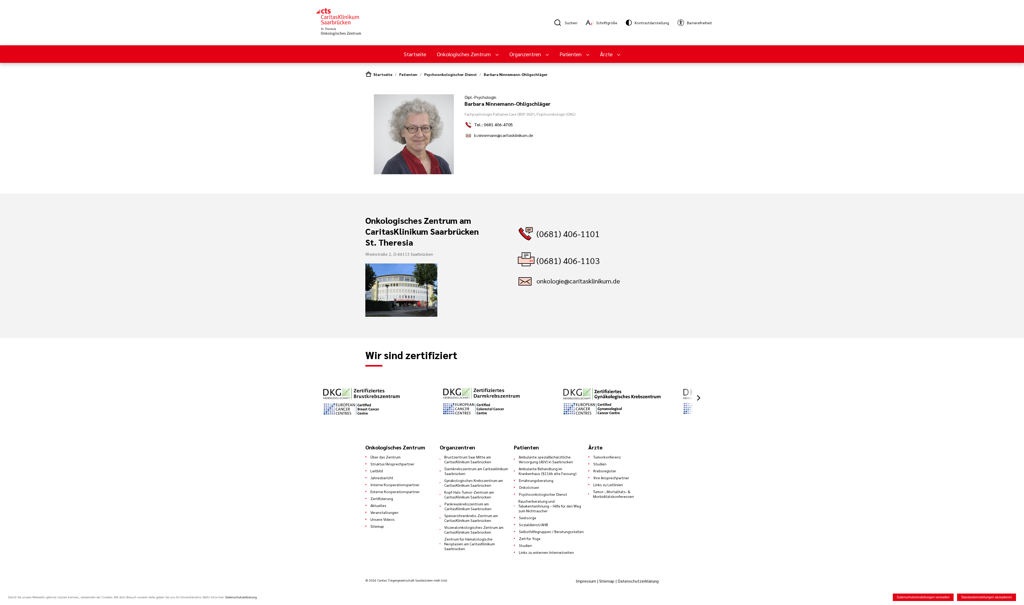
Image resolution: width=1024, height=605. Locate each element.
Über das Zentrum (385, 456)
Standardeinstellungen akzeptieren (986, 597)
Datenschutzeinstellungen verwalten (923, 597)
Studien (525, 545)
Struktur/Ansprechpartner (392, 463)
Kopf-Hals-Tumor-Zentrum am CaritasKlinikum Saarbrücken (469, 494)
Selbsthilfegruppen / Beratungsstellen (551, 531)
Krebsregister (604, 470)
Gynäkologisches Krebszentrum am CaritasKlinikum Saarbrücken (473, 483)
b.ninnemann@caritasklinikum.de (503, 135)
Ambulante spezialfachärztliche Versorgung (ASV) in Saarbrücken (546, 459)
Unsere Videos (382, 519)
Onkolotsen (529, 487)
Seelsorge (527, 517)
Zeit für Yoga (529, 538)
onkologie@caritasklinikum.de (578, 281)
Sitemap (377, 526)
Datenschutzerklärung (638, 581)
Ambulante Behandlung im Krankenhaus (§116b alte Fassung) (548, 471)
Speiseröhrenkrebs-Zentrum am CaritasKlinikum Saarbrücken (471, 518)
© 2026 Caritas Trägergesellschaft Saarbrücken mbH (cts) (406, 580)
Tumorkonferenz (607, 456)
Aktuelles (378, 505)
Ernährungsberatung (536, 480)
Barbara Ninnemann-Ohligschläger (516, 74)
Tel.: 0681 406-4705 (493, 124)
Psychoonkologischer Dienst (450, 74)
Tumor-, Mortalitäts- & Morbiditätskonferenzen (613, 494)
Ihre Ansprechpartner (611, 477)
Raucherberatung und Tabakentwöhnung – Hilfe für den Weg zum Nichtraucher (549, 506)
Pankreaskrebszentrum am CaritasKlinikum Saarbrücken (468, 506)
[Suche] (559, 22)
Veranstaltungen (384, 512)
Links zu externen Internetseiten (546, 552)
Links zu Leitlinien (608, 484)
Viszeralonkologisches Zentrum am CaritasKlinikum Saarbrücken (473, 529)
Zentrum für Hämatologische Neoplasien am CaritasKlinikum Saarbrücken (469, 544)
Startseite (415, 54)
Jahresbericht (381, 477)
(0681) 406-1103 (568, 260)
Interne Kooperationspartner (394, 484)
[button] (698, 398)
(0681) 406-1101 (568, 233)
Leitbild (376, 470)
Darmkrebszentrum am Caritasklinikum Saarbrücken (476, 471)
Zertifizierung (381, 498)
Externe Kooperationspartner (395, 491)
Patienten (408, 74)
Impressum (586, 581)
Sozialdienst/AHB (533, 524)
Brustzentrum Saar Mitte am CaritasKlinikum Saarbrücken (467, 459)
